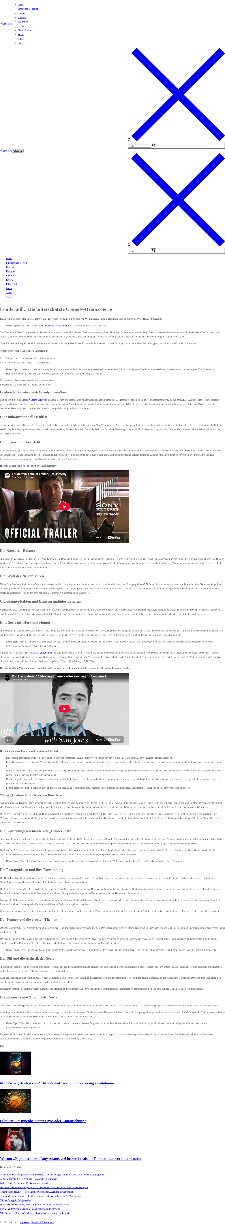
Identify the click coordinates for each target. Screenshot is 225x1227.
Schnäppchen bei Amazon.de (53, 325)
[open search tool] (176, 140)
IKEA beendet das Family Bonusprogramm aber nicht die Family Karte (34, 1204)
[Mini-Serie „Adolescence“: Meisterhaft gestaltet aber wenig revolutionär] (15, 1074)
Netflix (88, 373)
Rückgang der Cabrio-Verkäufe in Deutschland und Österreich (30, 1209)
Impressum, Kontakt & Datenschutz (37, 1222)
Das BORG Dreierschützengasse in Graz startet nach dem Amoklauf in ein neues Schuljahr (44, 1187)
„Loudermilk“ (47, 652)
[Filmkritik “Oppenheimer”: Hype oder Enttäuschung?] (15, 1112)
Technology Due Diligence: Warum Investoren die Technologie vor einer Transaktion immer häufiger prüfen (52, 1174)
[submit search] (153, 145)
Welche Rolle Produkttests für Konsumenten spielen (25, 1183)
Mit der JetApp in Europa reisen (15, 1200)
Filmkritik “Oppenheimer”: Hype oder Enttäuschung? (43, 1121)
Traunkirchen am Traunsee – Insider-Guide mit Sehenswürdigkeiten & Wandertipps (40, 1196)
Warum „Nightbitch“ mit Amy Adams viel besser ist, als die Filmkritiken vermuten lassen (70, 1159)
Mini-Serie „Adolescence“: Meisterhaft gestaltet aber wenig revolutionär (57, 1083)
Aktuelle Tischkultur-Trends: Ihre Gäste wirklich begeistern (28, 1179)
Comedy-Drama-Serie (32, 399)
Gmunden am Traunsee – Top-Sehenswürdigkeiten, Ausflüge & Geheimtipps (37, 1191)
